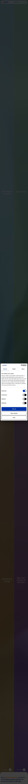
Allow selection (14, 413)
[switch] (25, 395)
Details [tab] (14, 369)
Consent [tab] (5, 369)
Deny (14, 417)
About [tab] (23, 369)
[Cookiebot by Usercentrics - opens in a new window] (21, 365)
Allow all (14, 409)
